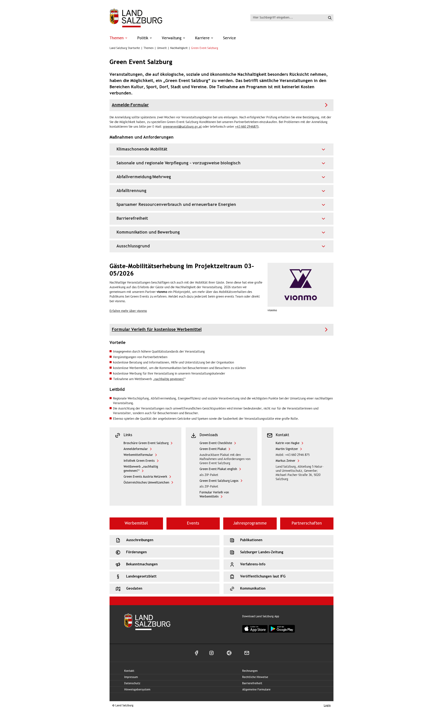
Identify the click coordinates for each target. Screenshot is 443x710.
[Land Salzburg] (136, 17)
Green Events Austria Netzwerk (145, 476)
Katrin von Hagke (287, 443)
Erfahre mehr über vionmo (128, 311)
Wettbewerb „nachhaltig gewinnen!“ (141, 468)
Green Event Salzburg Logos (219, 481)
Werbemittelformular (138, 455)
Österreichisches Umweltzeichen (146, 482)
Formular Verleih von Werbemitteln (214, 494)
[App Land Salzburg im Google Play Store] (282, 628)
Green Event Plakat (213, 449)
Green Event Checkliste (216, 443)
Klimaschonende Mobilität (141, 149)
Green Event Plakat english (218, 469)
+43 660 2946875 (247, 126)
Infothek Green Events (139, 460)
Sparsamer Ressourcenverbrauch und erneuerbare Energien (176, 205)
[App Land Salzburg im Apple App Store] (255, 628)
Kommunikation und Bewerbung (148, 232)
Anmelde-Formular (130, 105)
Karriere (203, 38)
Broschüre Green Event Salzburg (146, 443)
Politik (143, 38)
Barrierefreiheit (132, 219)
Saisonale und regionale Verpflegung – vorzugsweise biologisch (178, 163)
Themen (117, 38)
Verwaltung (172, 38)
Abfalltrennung (131, 191)
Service (229, 38)
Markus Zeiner (285, 460)
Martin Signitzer (287, 449)
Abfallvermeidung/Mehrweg (143, 177)
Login (327, 705)
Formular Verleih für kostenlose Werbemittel (157, 330)
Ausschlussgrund (133, 246)
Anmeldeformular (136, 449)
